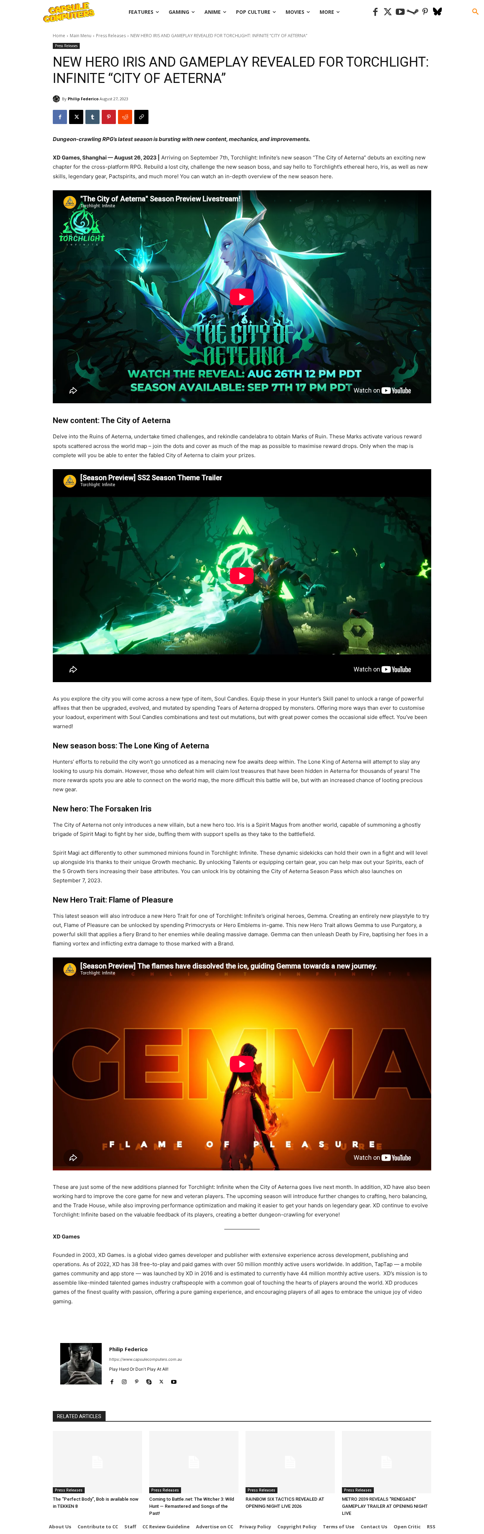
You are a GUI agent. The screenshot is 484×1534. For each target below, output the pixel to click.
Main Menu (80, 36)
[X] (76, 117)
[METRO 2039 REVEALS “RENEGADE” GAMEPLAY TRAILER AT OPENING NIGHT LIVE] (386, 1462)
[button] (475, 12)
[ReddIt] (125, 117)
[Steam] (412, 12)
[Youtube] (400, 12)
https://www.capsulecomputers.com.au (145, 1359)
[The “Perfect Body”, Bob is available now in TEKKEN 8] (97, 1462)
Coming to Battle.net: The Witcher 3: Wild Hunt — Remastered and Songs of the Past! (191, 1506)
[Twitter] (387, 12)
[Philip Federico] (57, 98)
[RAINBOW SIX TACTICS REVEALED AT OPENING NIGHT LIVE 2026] (290, 1462)
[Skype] (149, 1380)
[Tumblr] (92, 117)
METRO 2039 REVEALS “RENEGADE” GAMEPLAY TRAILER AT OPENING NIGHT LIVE (385, 1506)
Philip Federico (83, 98)
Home (59, 36)
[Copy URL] (141, 117)
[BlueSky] (437, 12)
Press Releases (111, 36)
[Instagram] (124, 1380)
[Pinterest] (425, 12)
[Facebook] (375, 12)
